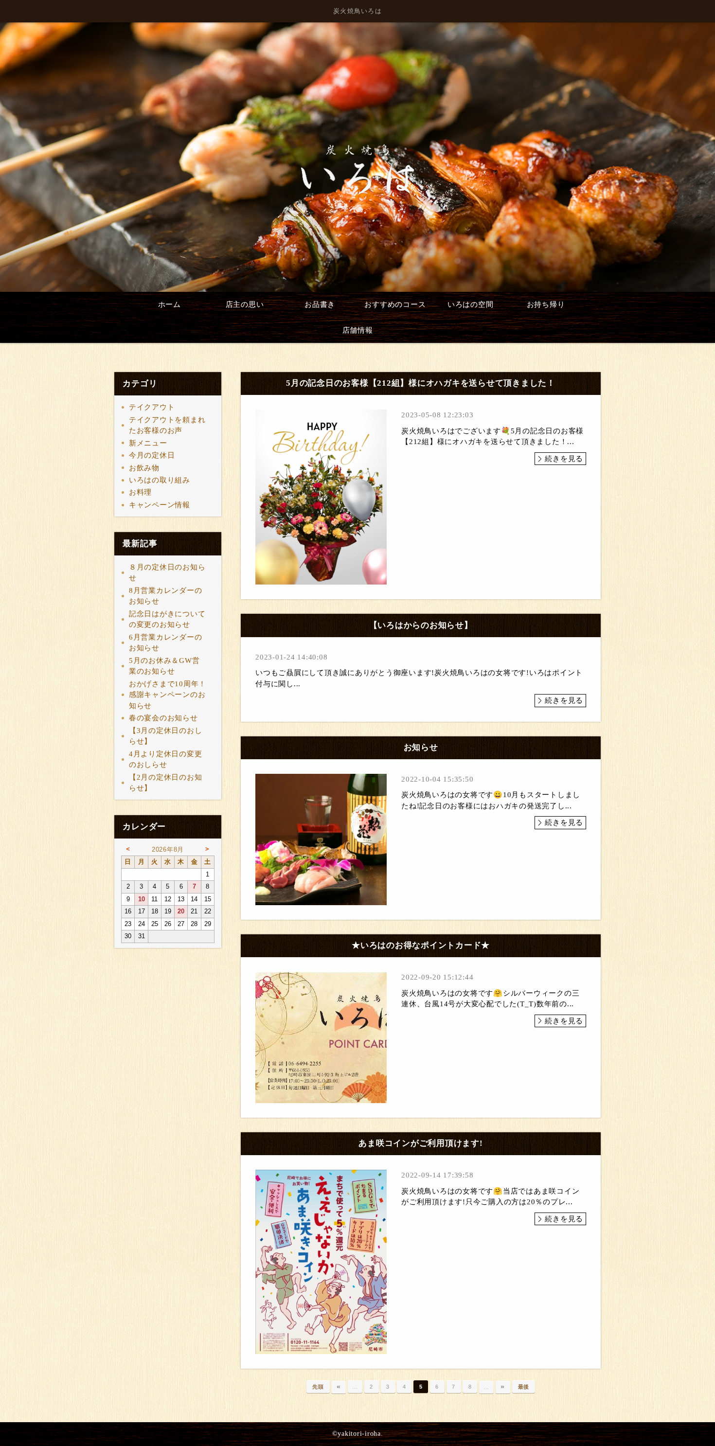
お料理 (140, 492)
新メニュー (148, 443)
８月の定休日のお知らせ (167, 572)
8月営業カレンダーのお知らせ (165, 596)
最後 (524, 1387)
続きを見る (564, 459)
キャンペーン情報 (159, 505)
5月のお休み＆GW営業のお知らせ (164, 666)
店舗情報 (357, 330)
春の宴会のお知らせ (163, 718)
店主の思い (245, 304)
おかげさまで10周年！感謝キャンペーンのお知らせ (167, 695)
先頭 (318, 1387)
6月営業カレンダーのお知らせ (165, 642)
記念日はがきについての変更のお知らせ (167, 619)
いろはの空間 (470, 304)
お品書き (319, 304)
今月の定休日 (152, 455)
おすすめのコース (395, 304)
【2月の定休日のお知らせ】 (165, 782)
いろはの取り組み (159, 480)
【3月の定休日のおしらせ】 (165, 736)
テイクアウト (152, 407)
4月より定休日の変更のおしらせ (165, 759)
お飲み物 (144, 468)
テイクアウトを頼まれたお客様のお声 (167, 425)
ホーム (169, 304)
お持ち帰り (546, 304)
